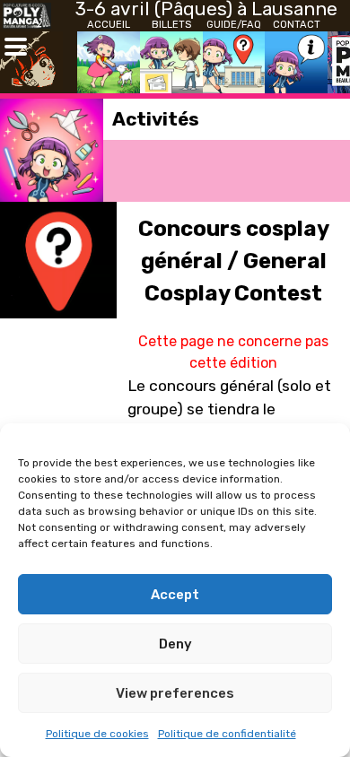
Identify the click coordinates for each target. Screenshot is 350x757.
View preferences (175, 693)
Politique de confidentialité (227, 733)
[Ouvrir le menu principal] (15, 47)
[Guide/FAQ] (234, 62)
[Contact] (296, 62)
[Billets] (171, 62)
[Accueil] (108, 62)
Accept (175, 595)
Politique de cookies (97, 733)
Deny (175, 644)
